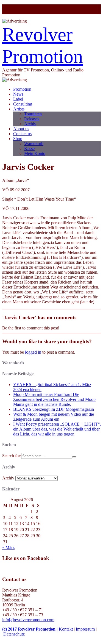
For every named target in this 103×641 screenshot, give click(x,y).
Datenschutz (14, 634)
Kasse (29, 148)
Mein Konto (34, 153)
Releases (31, 118)
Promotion (22, 89)
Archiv (30, 123)
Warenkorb (33, 143)
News (18, 94)
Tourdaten (33, 114)
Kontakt (66, 629)
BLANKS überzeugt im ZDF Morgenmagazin (53, 409)
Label (18, 99)
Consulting (22, 104)
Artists (18, 109)
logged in (33, 352)
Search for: (11, 455)
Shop (17, 138)
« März (8, 547)
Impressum (85, 629)
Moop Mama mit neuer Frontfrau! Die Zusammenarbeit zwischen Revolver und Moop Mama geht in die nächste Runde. (54, 399)
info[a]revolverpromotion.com (28, 619)
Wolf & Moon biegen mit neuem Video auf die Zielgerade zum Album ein (53, 416)
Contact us (22, 133)
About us (21, 128)
